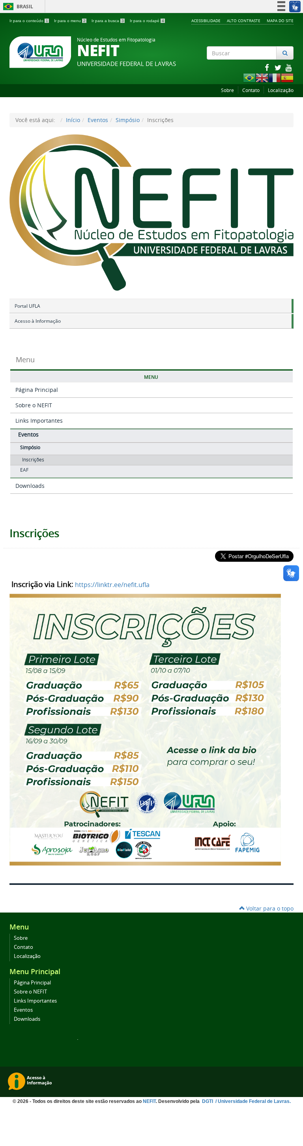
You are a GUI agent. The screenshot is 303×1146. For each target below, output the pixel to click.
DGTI (208, 1101)
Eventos (98, 120)
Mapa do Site (280, 20)
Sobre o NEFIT (33, 405)
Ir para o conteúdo (28, 21)
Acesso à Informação (38, 321)
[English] (262, 77)
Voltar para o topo (269, 908)
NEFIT (149, 1101)
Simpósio (128, 120)
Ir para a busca (108, 21)
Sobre (227, 90)
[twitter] (278, 67)
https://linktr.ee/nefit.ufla (112, 584)
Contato (251, 90)
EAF (24, 470)
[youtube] (289, 67)
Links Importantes (39, 420)
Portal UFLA (27, 306)
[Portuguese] (249, 77)
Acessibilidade (206, 20)
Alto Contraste (243, 20)
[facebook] (267, 67)
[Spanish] (287, 77)
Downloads (30, 485)
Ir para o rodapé (147, 21)
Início (73, 120)
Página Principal (36, 389)
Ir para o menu (70, 21)
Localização (281, 90)
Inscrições (33, 459)
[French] (274, 77)
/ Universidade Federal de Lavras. (252, 1101)
